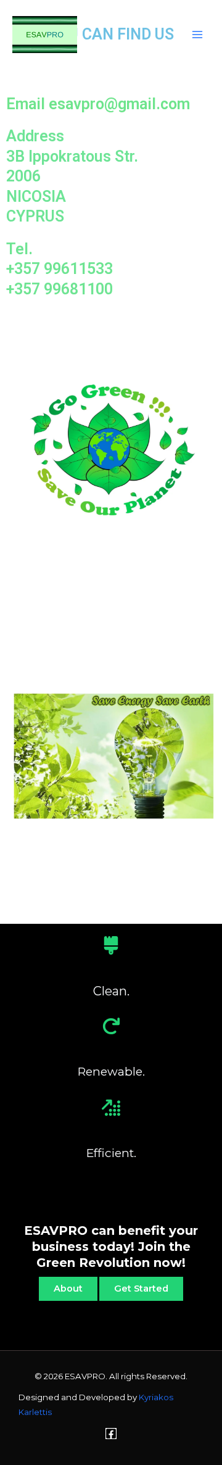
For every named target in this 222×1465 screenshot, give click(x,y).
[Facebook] (111, 1433)
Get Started (141, 1288)
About (68, 1288)
